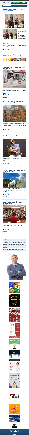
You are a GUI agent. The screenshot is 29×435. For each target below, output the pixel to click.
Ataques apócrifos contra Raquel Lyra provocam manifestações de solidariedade (13, 250)
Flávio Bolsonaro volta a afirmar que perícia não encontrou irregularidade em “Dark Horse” (14, 247)
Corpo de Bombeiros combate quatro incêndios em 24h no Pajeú (13, 102)
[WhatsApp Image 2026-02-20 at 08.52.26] (14, 300)
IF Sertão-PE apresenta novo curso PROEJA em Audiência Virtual (14, 170)
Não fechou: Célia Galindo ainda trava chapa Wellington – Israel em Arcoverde (21, 54)
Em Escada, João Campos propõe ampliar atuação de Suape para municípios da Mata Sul (14, 244)
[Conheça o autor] (14, 266)
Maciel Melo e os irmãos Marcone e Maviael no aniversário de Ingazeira (14, 136)
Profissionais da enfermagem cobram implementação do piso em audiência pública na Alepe (13, 202)
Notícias (4, 8)
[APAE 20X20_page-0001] (14, 344)
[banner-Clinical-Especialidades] (14, 330)
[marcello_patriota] (14, 425)
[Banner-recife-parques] (14, 287)
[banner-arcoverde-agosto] (14, 59)
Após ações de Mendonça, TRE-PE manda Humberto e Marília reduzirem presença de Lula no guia (13, 239)
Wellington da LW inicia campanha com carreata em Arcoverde (6, 54)
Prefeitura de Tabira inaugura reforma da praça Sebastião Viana (14, 67)
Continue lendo (5, 131)
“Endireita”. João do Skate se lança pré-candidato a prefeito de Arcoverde (13, 54)
